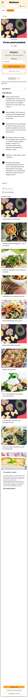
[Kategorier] (2, 2)
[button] (14, 103)
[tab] (18, 78)
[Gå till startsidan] (14, 2)
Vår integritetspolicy (9, 488)
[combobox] (10, 6)
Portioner (14, 58)
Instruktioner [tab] (12, 78)
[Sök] (2, 6)
